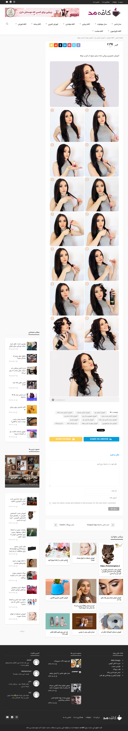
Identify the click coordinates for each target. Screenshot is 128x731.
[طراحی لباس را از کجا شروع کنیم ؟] (58, 550)
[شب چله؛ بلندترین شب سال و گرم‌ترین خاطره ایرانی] (32, 501)
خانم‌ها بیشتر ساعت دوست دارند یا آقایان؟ (18, 420)
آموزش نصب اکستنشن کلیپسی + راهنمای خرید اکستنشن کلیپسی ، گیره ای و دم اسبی (111, 572)
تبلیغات (114, 2)
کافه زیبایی (86, 24)
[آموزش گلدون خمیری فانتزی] (58, 587)
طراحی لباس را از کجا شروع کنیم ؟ (58, 561)
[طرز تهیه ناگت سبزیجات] (76, 663)
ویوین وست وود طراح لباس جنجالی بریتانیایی (60, 699)
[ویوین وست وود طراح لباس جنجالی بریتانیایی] (76, 700)
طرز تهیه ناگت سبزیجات (62, 661)
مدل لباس (117, 24)
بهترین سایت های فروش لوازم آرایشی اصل (24, 479)
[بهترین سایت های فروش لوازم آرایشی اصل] (22, 471)
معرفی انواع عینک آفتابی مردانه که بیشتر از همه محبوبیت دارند (59, 686)
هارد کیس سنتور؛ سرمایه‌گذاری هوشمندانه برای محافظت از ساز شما (17, 548)
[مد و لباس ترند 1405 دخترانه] (32, 397)
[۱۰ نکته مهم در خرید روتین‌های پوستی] (32, 563)
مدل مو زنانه (59, 423)
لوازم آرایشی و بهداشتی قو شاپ (109, 675)
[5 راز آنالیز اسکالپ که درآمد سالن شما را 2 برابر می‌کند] (32, 370)
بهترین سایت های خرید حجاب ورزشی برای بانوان (17, 345)
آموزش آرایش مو (100, 412)
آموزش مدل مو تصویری (110, 423)
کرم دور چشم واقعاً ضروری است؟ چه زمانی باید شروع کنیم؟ (84, 607)
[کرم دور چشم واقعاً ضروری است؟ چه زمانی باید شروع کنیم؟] (84, 591)
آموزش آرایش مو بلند (83, 412)
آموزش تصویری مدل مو (89, 416)
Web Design (115, 660)
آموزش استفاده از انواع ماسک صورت (85, 559)
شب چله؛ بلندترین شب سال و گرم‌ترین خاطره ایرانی (18, 501)
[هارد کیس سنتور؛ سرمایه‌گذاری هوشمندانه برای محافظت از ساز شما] (32, 548)
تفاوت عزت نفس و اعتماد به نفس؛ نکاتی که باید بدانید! (17, 602)
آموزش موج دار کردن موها (90, 423)
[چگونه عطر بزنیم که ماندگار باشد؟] (32, 358)
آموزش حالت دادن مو (71, 416)
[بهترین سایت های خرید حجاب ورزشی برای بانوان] (32, 346)
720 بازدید (23, 484)
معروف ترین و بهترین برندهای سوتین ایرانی (18, 588)
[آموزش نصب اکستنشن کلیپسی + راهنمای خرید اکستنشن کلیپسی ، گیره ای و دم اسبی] (111, 555)
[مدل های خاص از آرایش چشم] (76, 672)
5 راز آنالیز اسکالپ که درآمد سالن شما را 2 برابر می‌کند (17, 370)
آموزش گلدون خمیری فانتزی (59, 598)
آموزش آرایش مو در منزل (109, 416)
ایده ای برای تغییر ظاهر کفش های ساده (59, 633)
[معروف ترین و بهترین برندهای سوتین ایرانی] (32, 589)
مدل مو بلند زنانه (72, 423)
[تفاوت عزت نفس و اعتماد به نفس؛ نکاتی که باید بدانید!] (32, 602)
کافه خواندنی (70, 24)
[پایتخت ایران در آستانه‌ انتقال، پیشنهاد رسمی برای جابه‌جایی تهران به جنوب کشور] (32, 532)
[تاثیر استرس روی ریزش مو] (32, 409)
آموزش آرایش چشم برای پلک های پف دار (111, 599)
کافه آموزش (22, 24)
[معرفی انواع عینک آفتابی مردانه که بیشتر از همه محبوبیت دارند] (76, 687)
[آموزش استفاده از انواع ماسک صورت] (84, 549)
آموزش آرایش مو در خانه (64, 412)
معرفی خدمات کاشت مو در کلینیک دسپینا (18, 433)
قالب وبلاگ (116, 669)
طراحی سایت (116, 666)
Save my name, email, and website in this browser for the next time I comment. (84, 503)
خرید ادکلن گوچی (114, 663)
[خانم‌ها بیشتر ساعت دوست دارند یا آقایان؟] (32, 421)
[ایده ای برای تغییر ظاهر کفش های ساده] (58, 621)
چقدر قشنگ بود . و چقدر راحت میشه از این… (19, 685)
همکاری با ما (106, 2)
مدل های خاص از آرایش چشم (60, 673)
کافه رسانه (37, 24)
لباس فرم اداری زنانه (113, 672)
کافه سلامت (99, 31)
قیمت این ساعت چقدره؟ (21, 674)
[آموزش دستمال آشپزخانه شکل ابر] (111, 621)
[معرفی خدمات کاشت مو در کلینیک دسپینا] (32, 434)
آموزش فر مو (74, 420)
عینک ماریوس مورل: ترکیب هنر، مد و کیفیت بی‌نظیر (18, 575)
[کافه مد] (104, 12)
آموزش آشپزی (53, 24)
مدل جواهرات (102, 24)
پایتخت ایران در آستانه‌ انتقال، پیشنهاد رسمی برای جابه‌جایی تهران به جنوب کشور (18, 533)
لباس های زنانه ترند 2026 (19, 384)
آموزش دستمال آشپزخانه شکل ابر (111, 632)
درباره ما (120, 2)
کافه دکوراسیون (115, 31)
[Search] (7, 24)
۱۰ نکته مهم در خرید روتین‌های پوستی (19, 562)
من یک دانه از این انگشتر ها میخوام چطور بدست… (17, 664)
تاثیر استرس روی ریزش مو (18, 408)
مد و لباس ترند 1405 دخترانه (19, 396)
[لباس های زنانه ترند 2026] (32, 385)
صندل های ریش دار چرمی (86, 632)
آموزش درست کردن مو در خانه (108, 420)
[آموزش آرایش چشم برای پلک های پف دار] (111, 587)
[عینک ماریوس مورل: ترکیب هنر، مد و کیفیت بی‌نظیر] (32, 575)
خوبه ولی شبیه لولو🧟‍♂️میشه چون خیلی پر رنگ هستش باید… (18, 696)
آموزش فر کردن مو (88, 420)
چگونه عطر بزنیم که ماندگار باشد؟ (19, 357)
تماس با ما (96, 2)
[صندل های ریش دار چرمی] (84, 621)
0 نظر (49, 37)
